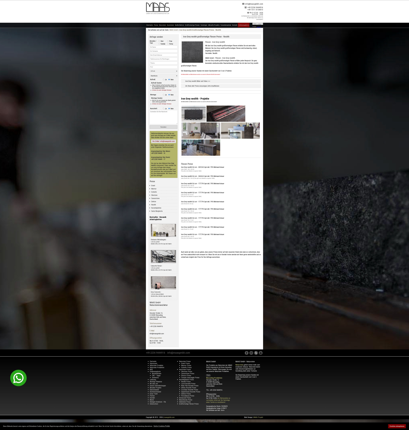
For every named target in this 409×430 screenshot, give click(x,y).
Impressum (153, 363)
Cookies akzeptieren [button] (397, 426)
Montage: (153, 95)
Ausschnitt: (153, 109)
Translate (259, 27)
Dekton (153, 202)
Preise (156, 25)
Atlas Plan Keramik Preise (189, 386)
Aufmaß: (153, 79)
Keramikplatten (156, 208)
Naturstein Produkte (156, 365)
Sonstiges (204, 25)
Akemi (152, 400)
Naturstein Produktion (157, 367)
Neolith (153, 205)
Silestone (154, 195)
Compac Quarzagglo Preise (190, 378)
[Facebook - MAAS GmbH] (247, 354)
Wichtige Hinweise (156, 382)
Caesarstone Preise (187, 374)
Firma (171, 44)
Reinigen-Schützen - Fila (158, 402)
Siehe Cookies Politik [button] (161, 426)
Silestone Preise (186, 372)
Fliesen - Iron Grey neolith (215, 42)
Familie (162, 44)
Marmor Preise (186, 365)
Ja (166, 80)
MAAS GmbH (173, 30)
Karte (222, 410)
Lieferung (153, 380)
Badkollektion (179, 25)
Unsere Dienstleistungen (158, 386)
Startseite (149, 25)
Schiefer (154, 192)
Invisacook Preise (185, 398)
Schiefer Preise (186, 367)
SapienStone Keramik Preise (190, 392)
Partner (152, 396)
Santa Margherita (157, 211)
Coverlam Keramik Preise (189, 390)
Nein (172, 80)
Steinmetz (155, 378)
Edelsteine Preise (185, 402)
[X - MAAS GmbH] (256, 354)
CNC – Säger (156, 376)
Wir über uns (154, 384)
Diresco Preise (186, 376)
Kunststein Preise (185, 369)
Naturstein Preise (185, 361)
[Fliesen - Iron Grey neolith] (193, 64)
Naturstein (162, 25)
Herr (162, 41)
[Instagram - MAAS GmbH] (251, 354)
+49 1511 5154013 (255, 10)
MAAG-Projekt (258, 417)
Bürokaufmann (156, 374)
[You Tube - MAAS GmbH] (261, 354)
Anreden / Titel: (153, 42)
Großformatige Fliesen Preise (189, 404)
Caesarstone (155, 198)
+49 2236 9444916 (255, 7)
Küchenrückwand (155, 392)
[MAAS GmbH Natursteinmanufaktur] (158, 14)
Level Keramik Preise (188, 384)
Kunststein (170, 25)
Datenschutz (154, 404)
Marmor (153, 189)
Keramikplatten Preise (186, 380)
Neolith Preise (186, 382)
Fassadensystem (226, 25)
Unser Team (154, 394)
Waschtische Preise (185, 400)
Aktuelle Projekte (214, 25)
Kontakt (234, 25)
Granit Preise (185, 363)
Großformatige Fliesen (192, 25)
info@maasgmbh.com (254, 4)
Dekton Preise (186, 394)
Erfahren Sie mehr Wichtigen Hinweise (161, 90)
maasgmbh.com (169, 417)
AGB (151, 369)
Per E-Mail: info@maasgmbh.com (163, 141)
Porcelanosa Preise (187, 396)
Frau (170, 41)
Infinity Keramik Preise (188, 388)
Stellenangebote (243, 25)
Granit (153, 186)
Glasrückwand (154, 390)
